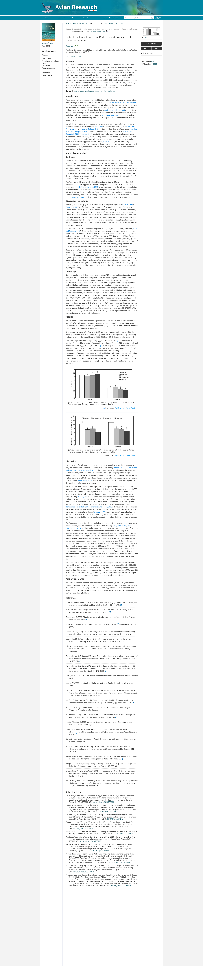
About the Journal (65, 18)
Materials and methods (50, 61)
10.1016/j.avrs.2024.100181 (123, 834)
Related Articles (47, 76)
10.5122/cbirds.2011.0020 (113, 23)
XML (156, 48)
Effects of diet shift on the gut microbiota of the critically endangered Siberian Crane (102, 838)
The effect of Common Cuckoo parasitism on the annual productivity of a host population (103, 832)
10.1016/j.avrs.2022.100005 (120, 885)
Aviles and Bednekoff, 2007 (89, 129)
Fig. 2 (101, 345)
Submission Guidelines (109, 18)
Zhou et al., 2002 (72, 134)
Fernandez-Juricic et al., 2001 (77, 507)
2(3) (87, 23)
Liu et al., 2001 (127, 131)
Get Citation (151, 43)
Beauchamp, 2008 (85, 480)
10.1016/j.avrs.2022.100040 (83, 872)
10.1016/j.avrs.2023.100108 (90, 841)
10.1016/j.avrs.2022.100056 (103, 851)
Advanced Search (158, 18)
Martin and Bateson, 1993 (119, 102)
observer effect (101, 91)
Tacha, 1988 (98, 126)
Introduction (46, 59)
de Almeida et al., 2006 (87, 470)
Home (47, 18)
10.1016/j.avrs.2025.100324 (108, 811)
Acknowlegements (48, 68)
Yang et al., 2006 (72, 129)
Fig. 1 (118, 340)
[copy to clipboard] (106, 31)
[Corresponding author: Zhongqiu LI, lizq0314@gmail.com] (75, 45)
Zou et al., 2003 (85, 134)
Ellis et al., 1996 (100, 512)
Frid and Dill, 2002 (120, 468)
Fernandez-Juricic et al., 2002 (101, 507)
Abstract (45, 55)
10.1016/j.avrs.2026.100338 (103, 802)
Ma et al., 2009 (78, 197)
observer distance (87, 91)
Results (44, 63)
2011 (82, 23)
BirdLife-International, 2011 (87, 187)
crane (76, 91)
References (46, 72)
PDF (145, 48)
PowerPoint (130, 408)
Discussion (46, 66)
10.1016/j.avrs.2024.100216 (117, 819)
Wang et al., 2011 (72, 207)
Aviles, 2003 (130, 126)
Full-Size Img (120, 408)
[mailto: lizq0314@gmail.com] (77, 45)
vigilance (111, 91)
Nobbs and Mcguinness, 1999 (113, 115)
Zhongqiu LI (70, 46)
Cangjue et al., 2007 (73, 528)
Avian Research (72, 23)
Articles (86, 18)
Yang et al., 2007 (81, 131)
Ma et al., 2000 (108, 141)
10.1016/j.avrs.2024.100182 (83, 828)
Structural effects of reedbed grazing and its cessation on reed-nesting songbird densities (101, 825)
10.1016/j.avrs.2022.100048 (119, 862)
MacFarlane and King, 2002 (114, 110)
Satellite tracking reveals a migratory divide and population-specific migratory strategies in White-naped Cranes (103, 808)
